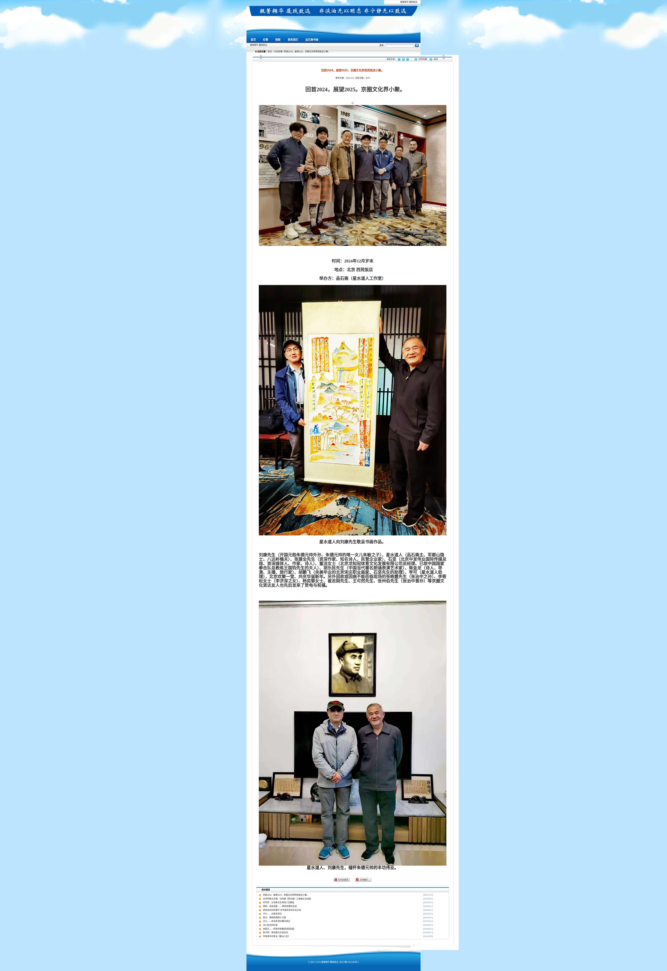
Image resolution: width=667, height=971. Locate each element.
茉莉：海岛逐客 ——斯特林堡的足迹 (280, 906)
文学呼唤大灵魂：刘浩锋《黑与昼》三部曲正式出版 (287, 899)
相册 (278, 39)
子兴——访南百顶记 (272, 914)
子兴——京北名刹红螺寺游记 (276, 921)
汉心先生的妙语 (270, 925)
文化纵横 (278, 51)
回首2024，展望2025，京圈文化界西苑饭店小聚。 (286, 895)
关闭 (436, 59)
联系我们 (293, 39)
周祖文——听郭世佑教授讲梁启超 (278, 929)
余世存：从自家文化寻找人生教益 (278, 902)
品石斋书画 (311, 39)
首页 (253, 39)
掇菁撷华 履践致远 (408, 2)
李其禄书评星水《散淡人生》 (276, 936)
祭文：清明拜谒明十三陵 (274, 917)
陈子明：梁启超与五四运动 (275, 932)
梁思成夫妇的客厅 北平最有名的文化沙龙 (282, 910)
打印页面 (423, 59)
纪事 (265, 39)
